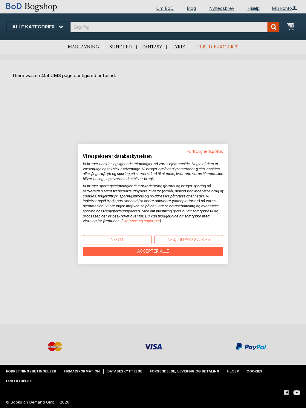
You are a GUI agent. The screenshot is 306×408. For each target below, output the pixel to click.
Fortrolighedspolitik (205, 151)
